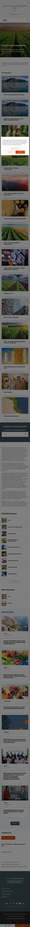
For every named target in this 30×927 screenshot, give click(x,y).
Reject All (10, 152)
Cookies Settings (14, 148)
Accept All (20, 152)
